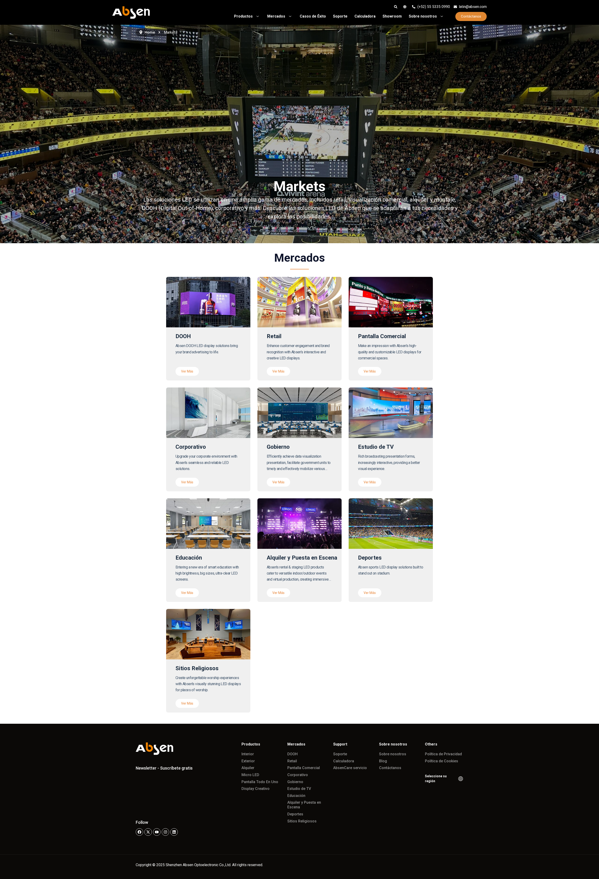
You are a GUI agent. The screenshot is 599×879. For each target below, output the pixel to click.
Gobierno (295, 782)
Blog (383, 761)
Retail (292, 761)
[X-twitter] (148, 832)
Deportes (295, 814)
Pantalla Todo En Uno (259, 782)
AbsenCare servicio (350, 768)
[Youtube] (157, 832)
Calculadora (343, 761)
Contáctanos (390, 768)
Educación (296, 795)
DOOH (292, 754)
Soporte (340, 754)
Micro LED (250, 775)
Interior (247, 754)
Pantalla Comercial (303, 768)
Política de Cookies (441, 761)
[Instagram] (165, 832)
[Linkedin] (174, 832)
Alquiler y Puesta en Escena (304, 804)
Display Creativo (255, 788)
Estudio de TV (299, 788)
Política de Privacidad (443, 754)
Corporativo (297, 775)
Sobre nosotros (392, 754)
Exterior (248, 761)
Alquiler (247, 768)
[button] (187, 371)
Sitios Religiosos (302, 821)
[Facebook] (139, 832)
